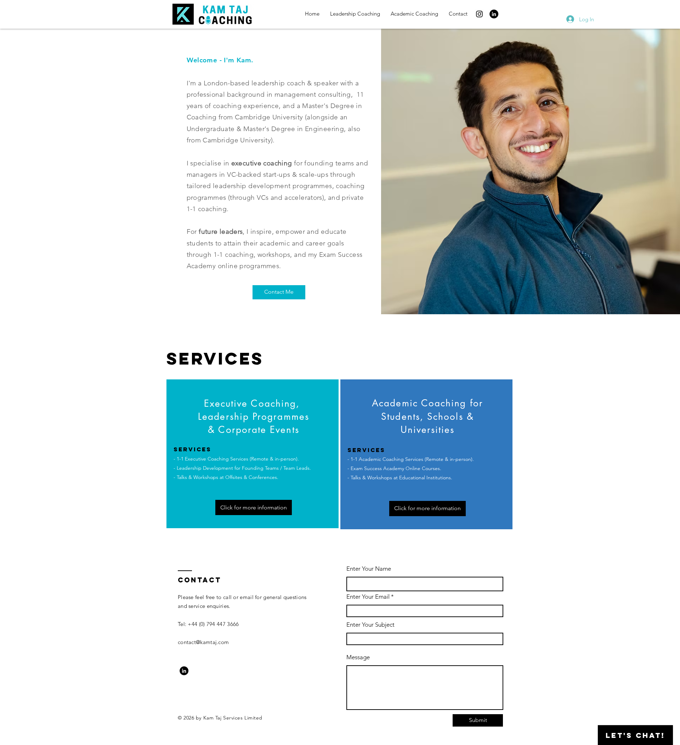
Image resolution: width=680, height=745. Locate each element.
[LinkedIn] (493, 14)
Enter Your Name (368, 569)
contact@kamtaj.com (203, 642)
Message (358, 657)
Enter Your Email (368, 597)
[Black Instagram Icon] (479, 14)
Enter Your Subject (370, 625)
